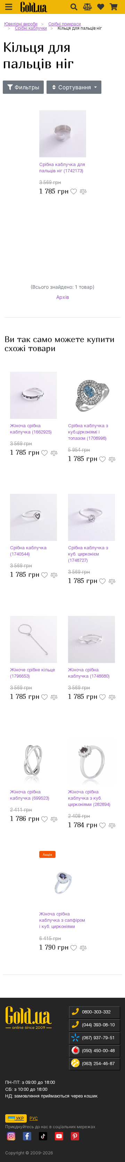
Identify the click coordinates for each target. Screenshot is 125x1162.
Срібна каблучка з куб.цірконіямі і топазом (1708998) (88, 432)
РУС (34, 1118)
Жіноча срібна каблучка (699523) (29, 795)
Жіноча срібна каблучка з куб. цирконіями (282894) (89, 798)
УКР (19, 1118)
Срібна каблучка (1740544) (28, 551)
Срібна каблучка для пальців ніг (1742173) (62, 168)
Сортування (75, 87)
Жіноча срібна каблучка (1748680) (89, 673)
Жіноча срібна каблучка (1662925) (31, 429)
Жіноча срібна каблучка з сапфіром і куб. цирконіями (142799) (62, 921)
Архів (62, 297)
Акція (47, 854)
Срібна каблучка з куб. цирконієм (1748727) (88, 554)
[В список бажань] (74, 191)
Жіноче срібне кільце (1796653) (32, 673)
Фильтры (26, 87)
